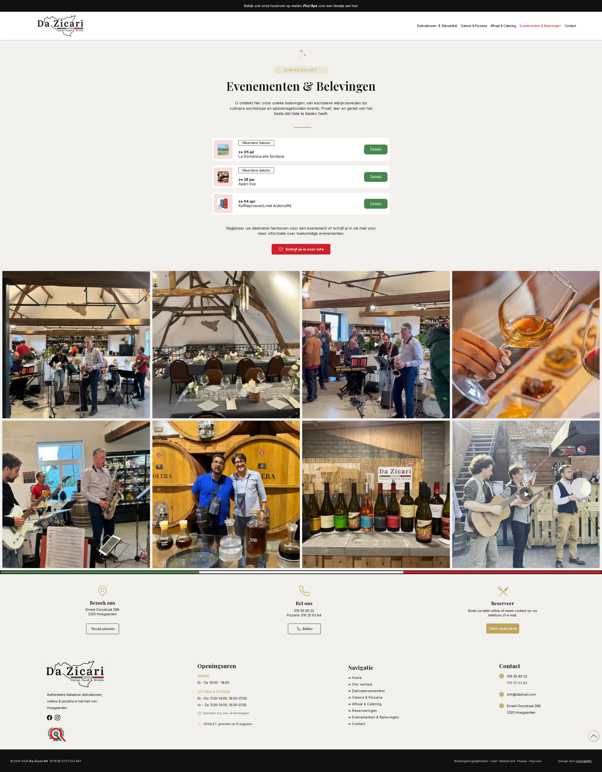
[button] (261, 156)
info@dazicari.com (521, 694)
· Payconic (535, 761)
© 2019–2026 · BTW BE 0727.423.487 (45, 761)
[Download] (593, 736)
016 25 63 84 (517, 683)
